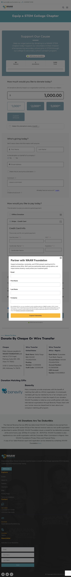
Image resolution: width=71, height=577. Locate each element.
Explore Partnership (35, 315)
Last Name (14, 289)
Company (14, 298)
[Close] (61, 258)
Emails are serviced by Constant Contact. (25, 310)
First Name (14, 280)
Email (12, 272)
